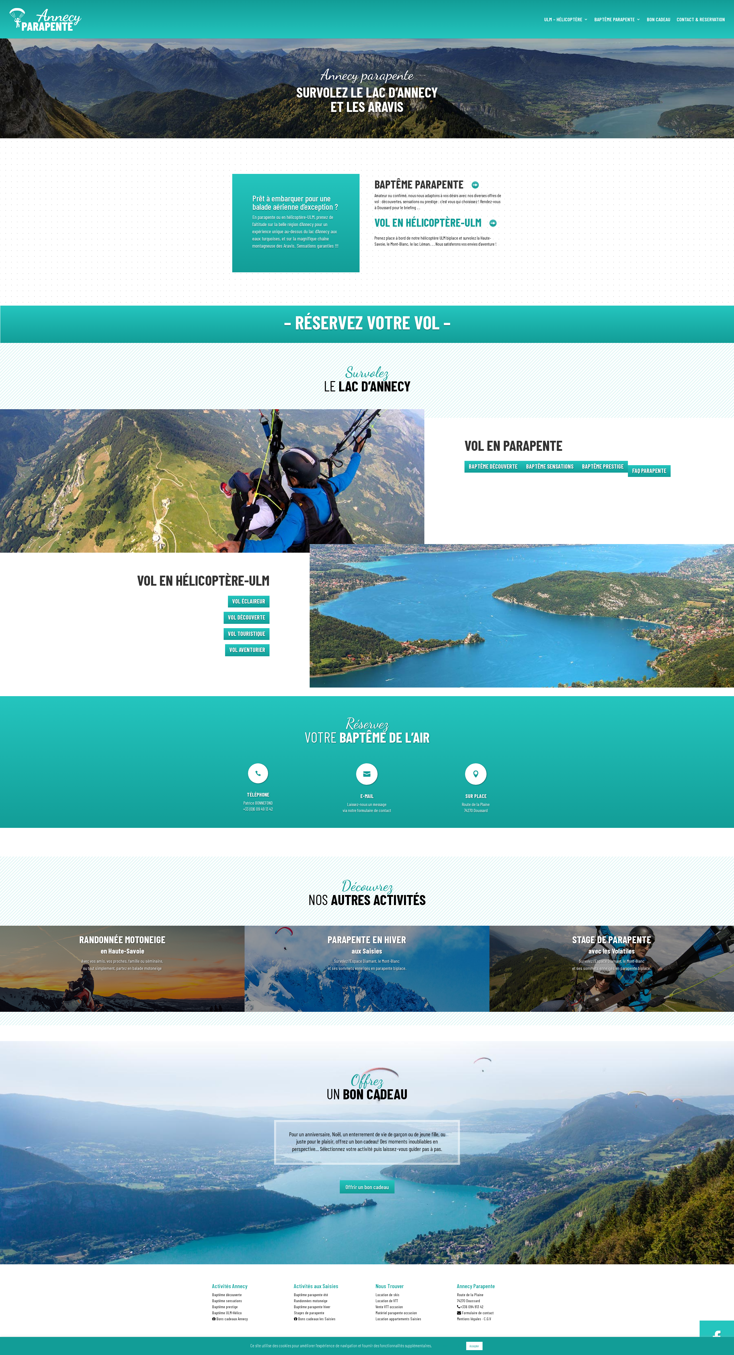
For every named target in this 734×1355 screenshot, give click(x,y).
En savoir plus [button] (448, 1345)
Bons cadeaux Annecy (232, 1318)
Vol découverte (246, 617)
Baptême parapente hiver (312, 1306)
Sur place (476, 796)
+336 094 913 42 (471, 1306)
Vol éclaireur (248, 601)
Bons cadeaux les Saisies (316, 1318)
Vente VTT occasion (389, 1306)
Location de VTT (387, 1300)
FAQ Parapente (649, 470)
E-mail (367, 796)
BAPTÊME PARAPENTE (614, 19)
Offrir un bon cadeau (367, 1186)
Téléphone (258, 794)
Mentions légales (469, 1318)
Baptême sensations (227, 1300)
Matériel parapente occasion (396, 1312)
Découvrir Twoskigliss (122, 992)
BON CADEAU (658, 19)
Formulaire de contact (477, 1312)
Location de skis (387, 1294)
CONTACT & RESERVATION (701, 19)
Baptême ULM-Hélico (227, 1312)
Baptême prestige (225, 1306)
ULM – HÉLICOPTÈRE (563, 19)
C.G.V (487, 1318)
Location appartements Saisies (398, 1318)
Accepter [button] (474, 1346)
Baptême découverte (227, 1294)
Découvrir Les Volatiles (612, 992)
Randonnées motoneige (310, 1300)
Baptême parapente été (311, 1294)
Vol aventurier (247, 649)
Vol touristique (246, 633)
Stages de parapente (309, 1312)
